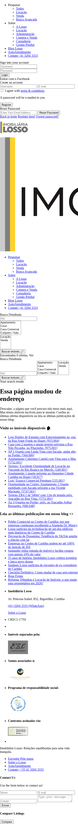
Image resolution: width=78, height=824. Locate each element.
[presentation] (10, 322)
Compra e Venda (26, 37)
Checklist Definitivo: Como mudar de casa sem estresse (43, 572)
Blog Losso (15, 48)
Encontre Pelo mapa (20, 758)
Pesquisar (14, 257)
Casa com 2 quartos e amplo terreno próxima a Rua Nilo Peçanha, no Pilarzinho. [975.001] (40, 446)
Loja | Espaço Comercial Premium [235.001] (36, 480)
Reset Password (48, 112)
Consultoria (23, 41)
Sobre (11, 275)
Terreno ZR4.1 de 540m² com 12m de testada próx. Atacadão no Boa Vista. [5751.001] (40, 496)
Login (5, 75)
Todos (20, 8)
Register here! (26, 116)
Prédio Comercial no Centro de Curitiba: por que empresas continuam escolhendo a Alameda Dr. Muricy (43, 523)
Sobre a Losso (17, 612)
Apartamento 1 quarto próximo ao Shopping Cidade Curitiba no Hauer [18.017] (41, 475)
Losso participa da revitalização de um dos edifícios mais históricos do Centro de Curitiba (40, 530)
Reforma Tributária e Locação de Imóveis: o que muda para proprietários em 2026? (42, 581)
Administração (25, 34)
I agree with (24, 90)
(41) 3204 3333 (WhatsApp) (26, 606)
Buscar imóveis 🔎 (13, 377)
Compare (7, 821)
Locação (21, 12)
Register (6, 104)
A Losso (21, 26)
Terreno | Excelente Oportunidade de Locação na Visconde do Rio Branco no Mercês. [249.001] (39, 467)
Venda (20, 16)
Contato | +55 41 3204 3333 (26, 769)
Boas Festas (15, 576)
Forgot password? (47, 116)
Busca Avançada (26, 19)
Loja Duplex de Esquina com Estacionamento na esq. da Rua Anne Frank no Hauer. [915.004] (42, 438)
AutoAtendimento (19, 52)
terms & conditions (32, 90)
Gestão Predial (25, 45)
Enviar (5, 805)
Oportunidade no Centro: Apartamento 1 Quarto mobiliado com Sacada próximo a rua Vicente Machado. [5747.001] (38, 487)
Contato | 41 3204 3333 (23, 55)
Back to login (8, 116)
